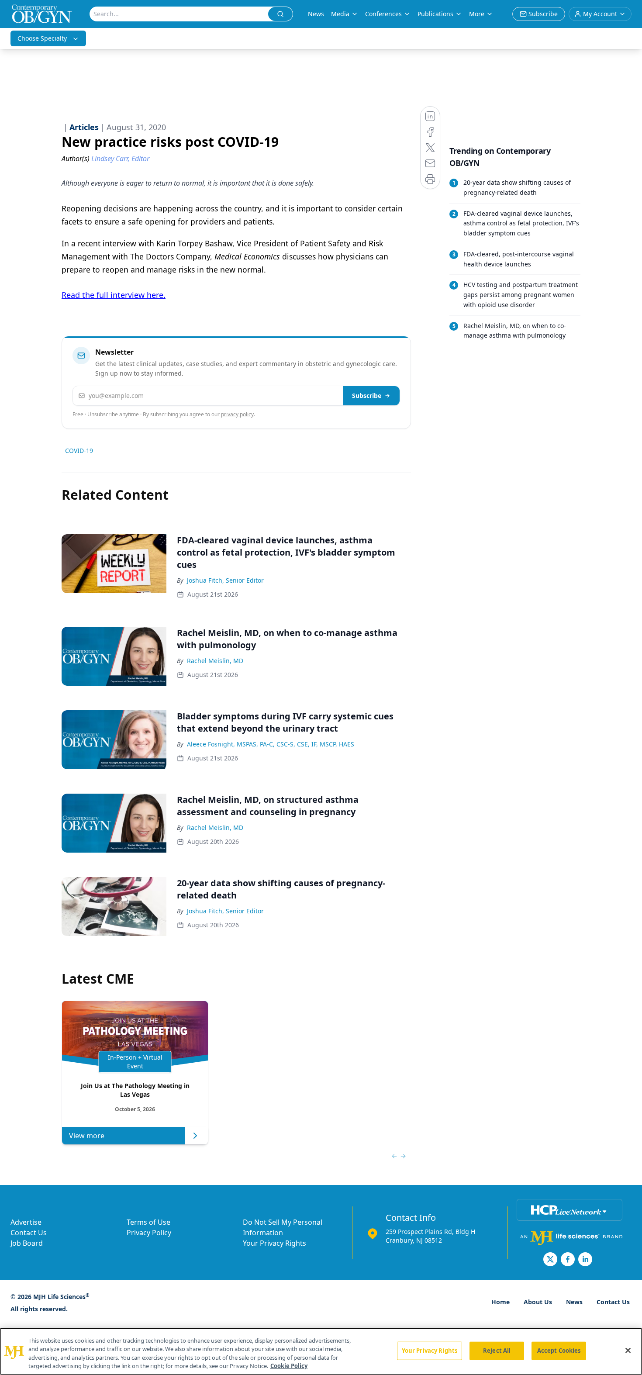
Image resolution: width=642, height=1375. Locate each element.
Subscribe (366, 395)
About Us (538, 1302)
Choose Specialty (42, 38)
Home (500, 1302)
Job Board (26, 1243)
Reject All (497, 1350)
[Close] (628, 1350)
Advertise (25, 1222)
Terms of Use (148, 1222)
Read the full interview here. (114, 295)
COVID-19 (79, 450)
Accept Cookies (559, 1350)
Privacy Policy (149, 1232)
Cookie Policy (288, 1366)
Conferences (383, 14)
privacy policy (237, 414)
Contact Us (28, 1232)
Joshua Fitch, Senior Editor (225, 580)
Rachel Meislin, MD (215, 660)
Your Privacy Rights (274, 1243)
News (316, 14)
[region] (321, 1351)
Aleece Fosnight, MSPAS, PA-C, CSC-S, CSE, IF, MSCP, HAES (270, 744)
